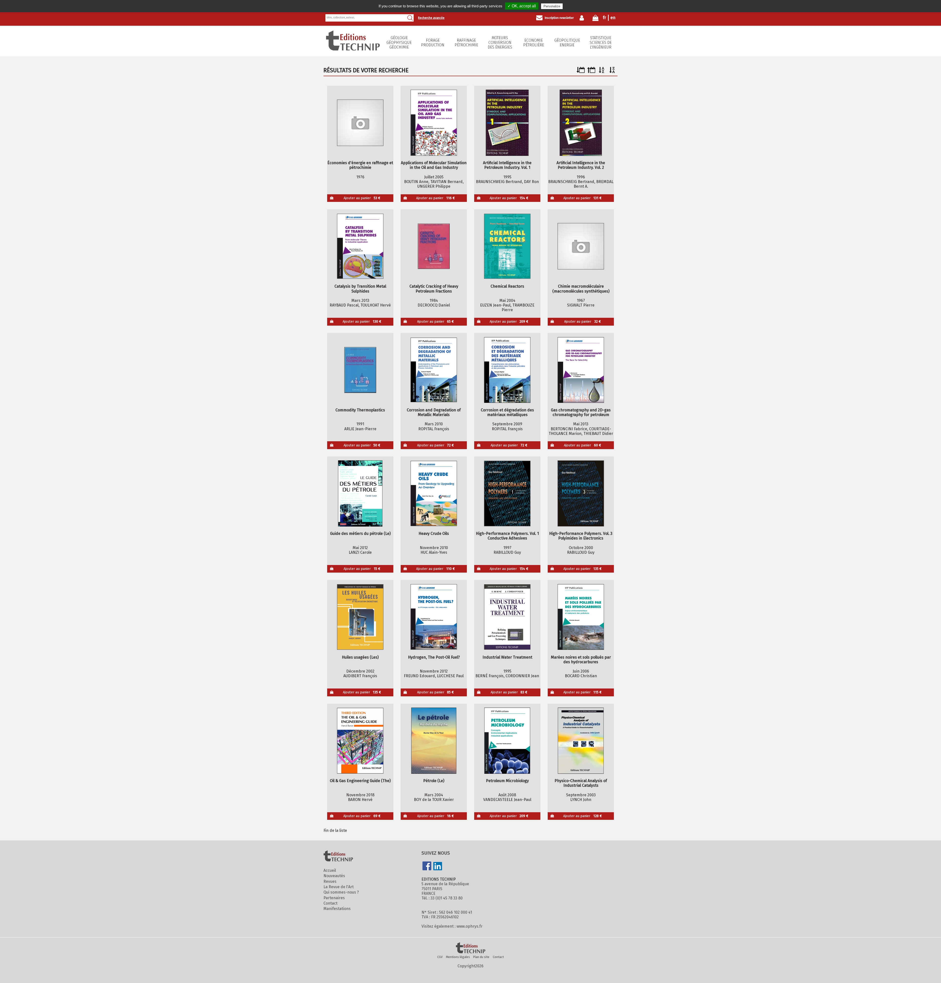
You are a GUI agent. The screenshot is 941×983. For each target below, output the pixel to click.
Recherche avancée (431, 18)
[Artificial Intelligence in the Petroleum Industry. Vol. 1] (507, 123)
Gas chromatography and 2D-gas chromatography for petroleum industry (581, 412)
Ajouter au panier (362, 198)
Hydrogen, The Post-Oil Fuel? (434, 657)
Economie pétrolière (533, 42)
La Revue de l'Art (338, 887)
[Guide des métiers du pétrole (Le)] (360, 493)
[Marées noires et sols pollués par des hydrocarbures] (581, 617)
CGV (440, 957)
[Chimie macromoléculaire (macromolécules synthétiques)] (581, 246)
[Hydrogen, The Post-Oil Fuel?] (434, 617)
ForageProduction (432, 42)
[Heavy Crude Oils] (434, 493)
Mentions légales (458, 957)
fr (604, 17)
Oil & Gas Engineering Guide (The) (360, 780)
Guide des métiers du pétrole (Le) (360, 533)
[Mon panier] (595, 19)
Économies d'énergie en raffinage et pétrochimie (360, 165)
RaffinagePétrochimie (466, 42)
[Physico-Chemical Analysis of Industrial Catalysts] (581, 741)
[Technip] (353, 49)
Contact (330, 903)
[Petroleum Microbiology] (507, 741)
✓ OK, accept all (522, 6)
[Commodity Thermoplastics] (360, 370)
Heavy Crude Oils (434, 533)
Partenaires (334, 898)
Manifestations (337, 908)
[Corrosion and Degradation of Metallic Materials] (434, 370)
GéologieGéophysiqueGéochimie (399, 42)
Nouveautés (334, 875)
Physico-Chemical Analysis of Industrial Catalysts (581, 783)
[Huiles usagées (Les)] (360, 617)
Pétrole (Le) (433, 780)
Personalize (552, 6)
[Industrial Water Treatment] (507, 617)
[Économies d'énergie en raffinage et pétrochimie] (360, 123)
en (613, 17)
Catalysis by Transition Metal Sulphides (360, 288)
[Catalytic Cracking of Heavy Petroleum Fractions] (434, 246)
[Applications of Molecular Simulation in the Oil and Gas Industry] (434, 123)
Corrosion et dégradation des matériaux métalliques (507, 412)
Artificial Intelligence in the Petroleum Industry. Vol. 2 (581, 165)
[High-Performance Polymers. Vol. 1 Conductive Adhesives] (507, 493)
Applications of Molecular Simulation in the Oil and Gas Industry (434, 165)
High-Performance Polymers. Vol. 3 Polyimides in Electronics (580, 536)
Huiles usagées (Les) (360, 657)
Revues (329, 881)
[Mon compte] (583, 18)
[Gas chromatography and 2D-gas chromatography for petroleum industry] (581, 370)
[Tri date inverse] (591, 71)
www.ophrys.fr (470, 926)
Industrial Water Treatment (507, 657)
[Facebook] (426, 866)
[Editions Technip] (470, 948)
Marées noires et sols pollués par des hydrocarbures (581, 659)
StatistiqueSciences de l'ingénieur (601, 42)
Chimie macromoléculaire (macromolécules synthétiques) (580, 288)
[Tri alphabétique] (601, 71)
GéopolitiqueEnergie (567, 42)
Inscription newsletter (559, 18)
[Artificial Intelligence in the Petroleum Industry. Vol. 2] (581, 123)
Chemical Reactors (507, 286)
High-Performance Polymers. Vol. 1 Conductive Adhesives (507, 536)
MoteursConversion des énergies (500, 42)
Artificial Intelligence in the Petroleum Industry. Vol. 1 (507, 165)
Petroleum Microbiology (507, 780)
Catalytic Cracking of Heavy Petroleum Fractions (433, 288)
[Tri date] (580, 71)
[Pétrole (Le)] (434, 741)
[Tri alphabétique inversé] (612, 71)
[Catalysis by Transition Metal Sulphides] (360, 246)
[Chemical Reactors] (507, 246)
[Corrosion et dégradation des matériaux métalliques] (507, 370)
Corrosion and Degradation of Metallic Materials (434, 412)
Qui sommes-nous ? (341, 892)
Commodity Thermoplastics (360, 410)
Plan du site (481, 957)
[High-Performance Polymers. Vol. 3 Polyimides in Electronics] (581, 493)
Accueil (329, 870)
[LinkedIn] (437, 866)
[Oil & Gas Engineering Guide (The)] (360, 741)
